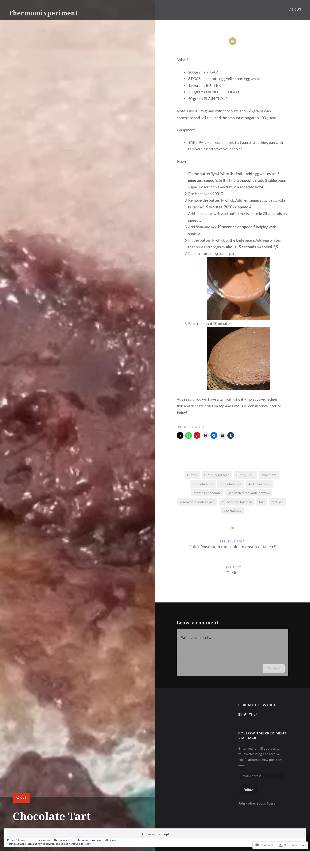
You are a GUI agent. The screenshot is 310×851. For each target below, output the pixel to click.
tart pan (277, 502)
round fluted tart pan (236, 502)
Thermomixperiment (43, 13)
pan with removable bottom (249, 493)
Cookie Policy (82, 843)
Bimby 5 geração (216, 475)
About (295, 9)
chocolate (268, 475)
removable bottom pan (197, 502)
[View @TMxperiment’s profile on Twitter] (245, 714)
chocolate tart (230, 484)
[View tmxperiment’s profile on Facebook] (240, 714)
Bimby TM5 (245, 475)
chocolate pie (203, 484)
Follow (248, 789)
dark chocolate (259, 484)
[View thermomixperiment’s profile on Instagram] (250, 714)
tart (262, 502)
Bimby (192, 475)
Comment (273, 668)
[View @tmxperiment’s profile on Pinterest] (255, 714)
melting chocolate (207, 493)
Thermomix (232, 511)
